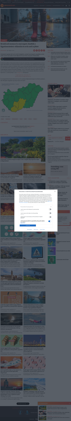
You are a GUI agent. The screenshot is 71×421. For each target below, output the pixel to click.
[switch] (49, 209)
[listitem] (36, 206)
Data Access (36, 229)
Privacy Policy (42, 229)
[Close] (55, 192)
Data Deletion (29, 229)
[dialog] (36, 210)
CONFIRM (28, 225)
